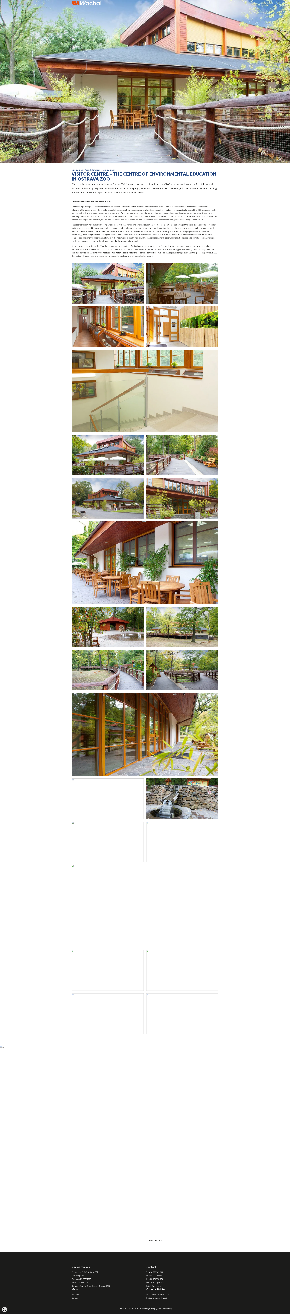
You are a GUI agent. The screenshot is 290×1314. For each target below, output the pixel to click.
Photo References (92, 170)
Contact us (155, 1240)
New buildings (78, 170)
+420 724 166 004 (156, 1275)
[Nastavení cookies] (4, 1309)
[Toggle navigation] (107, 3)
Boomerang (167, 1308)
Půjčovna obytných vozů (156, 1298)
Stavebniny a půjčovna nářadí (159, 1294)
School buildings (108, 170)
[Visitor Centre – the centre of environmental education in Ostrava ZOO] (108, 283)
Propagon (155, 1308)
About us (75, 1294)
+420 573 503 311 (155, 1272)
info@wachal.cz (154, 1286)
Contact (75, 1298)
